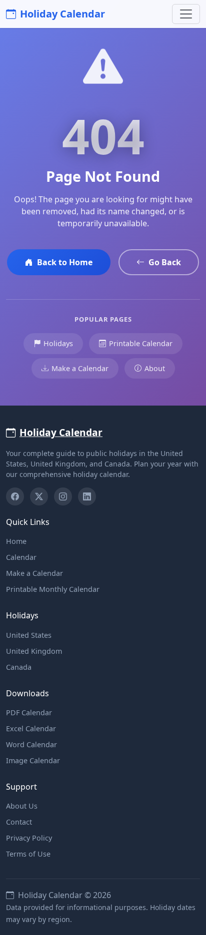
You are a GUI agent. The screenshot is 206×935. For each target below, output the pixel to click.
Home (16, 541)
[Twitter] (39, 496)
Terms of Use (28, 854)
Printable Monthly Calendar (53, 589)
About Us (22, 806)
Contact (19, 822)
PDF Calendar (29, 712)
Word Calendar (31, 744)
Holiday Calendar (62, 13)
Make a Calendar (80, 368)
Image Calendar (33, 760)
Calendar (21, 557)
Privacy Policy (29, 838)
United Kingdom (34, 651)
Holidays (58, 343)
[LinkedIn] (87, 496)
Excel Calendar (31, 728)
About (154, 368)
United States (29, 635)
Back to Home (64, 262)
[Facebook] (15, 496)
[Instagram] (63, 496)
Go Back (164, 262)
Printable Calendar (140, 343)
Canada (19, 667)
